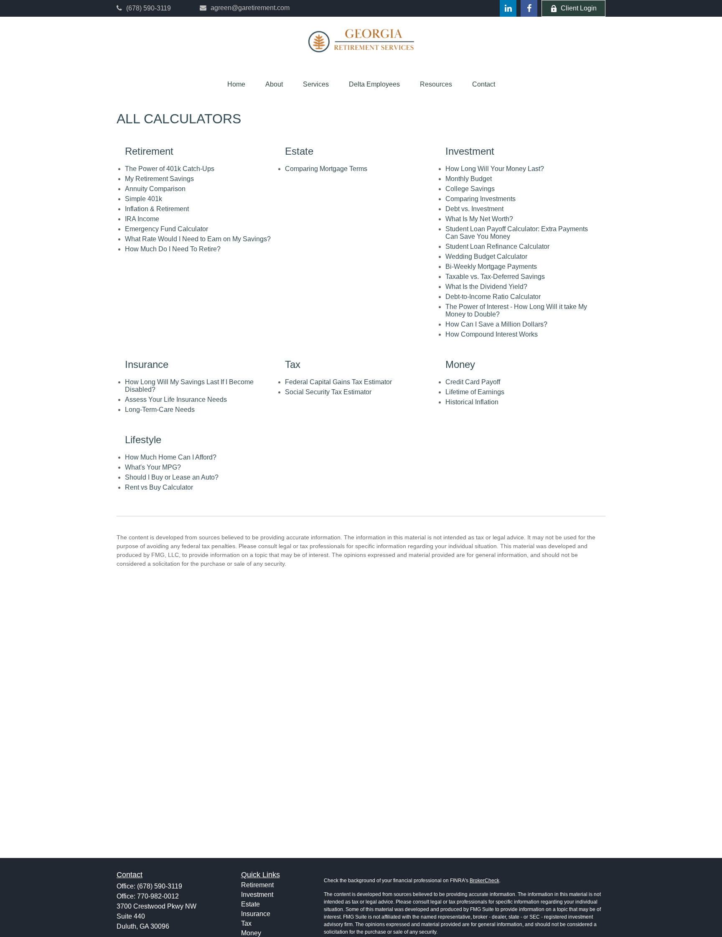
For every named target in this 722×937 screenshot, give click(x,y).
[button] (236, 84)
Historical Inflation (471, 402)
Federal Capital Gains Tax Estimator (338, 382)
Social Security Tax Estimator (328, 392)
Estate (250, 904)
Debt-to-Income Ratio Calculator (493, 296)
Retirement (257, 884)
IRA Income (142, 218)
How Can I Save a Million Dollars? (496, 324)
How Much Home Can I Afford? (170, 457)
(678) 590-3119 (148, 8)
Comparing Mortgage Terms (326, 168)
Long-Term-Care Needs (160, 409)
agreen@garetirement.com (250, 7)
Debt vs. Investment (474, 208)
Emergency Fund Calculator (166, 228)
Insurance (255, 913)
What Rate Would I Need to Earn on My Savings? (198, 239)
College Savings (470, 188)
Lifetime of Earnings (474, 392)
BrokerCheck (484, 880)
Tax (246, 923)
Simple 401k (143, 198)
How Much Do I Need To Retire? (173, 249)
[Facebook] (529, 8)
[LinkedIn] (508, 8)
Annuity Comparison (155, 188)
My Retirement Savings (159, 178)
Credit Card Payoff (472, 382)
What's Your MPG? (153, 467)
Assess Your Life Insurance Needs (176, 399)
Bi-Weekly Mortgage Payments (491, 266)
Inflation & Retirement (157, 208)
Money (251, 933)
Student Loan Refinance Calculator (497, 246)
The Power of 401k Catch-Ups (169, 168)
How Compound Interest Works (491, 334)
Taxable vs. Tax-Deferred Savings (495, 276)
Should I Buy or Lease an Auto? (172, 477)
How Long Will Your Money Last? (494, 168)
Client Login (579, 8)
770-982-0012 (158, 896)
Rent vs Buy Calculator (159, 487)
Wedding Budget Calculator (486, 256)
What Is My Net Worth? (479, 218)
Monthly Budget (468, 178)
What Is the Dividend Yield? (486, 286)
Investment (257, 894)
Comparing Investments (480, 198)
